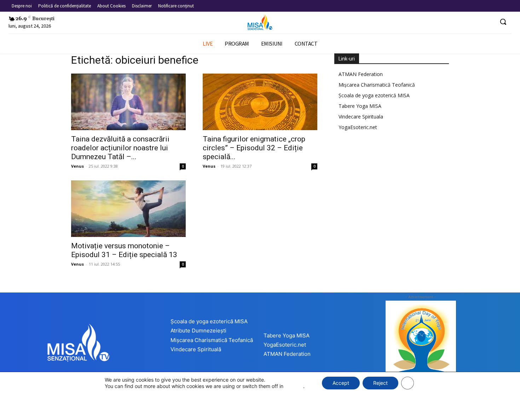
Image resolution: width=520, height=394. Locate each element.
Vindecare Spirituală (196, 349)
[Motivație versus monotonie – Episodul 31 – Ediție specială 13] (128, 208)
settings (294, 386)
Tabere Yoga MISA (360, 106)
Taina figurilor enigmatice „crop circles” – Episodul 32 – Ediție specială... (254, 148)
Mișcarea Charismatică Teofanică (377, 84)
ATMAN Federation (361, 74)
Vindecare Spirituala (361, 116)
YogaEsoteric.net (358, 127)
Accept (341, 383)
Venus (77, 166)
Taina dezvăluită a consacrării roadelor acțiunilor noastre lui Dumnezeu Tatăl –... (120, 148)
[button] (503, 21)
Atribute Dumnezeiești (198, 330)
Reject (380, 383)
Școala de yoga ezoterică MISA (374, 95)
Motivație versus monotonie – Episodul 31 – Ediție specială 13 (124, 250)
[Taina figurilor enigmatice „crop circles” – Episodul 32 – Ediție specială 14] (260, 102)
